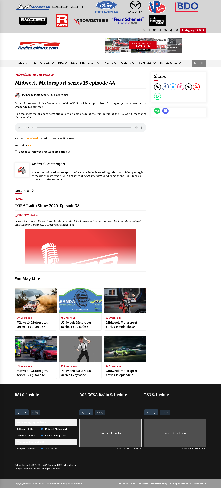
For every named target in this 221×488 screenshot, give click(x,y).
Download (31, 138)
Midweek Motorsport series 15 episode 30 (121, 324)
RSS (30, 145)
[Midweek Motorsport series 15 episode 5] (80, 349)
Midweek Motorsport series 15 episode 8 (76, 324)
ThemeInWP (77, 483)
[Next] (25, 412)
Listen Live (23, 63)
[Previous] (18, 412)
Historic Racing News (56, 435)
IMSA (61, 63)
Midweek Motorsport (83, 63)
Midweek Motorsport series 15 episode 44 (65, 83)
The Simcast (51, 448)
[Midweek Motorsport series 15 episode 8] (80, 300)
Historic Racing (168, 63)
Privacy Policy (159, 483)
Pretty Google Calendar (134, 448)
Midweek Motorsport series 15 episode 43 (32, 373)
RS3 (60, 464)
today (35, 412)
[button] (195, 63)
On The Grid (145, 63)
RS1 (34, 464)
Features (126, 63)
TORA (19, 199)
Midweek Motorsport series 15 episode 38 (32, 324)
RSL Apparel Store (180, 483)
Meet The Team (139, 483)
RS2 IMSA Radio (46, 464)
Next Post (22, 190)
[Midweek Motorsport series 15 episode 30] (125, 300)
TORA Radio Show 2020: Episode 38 (47, 205)
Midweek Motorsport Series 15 (35, 74)
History (123, 483)
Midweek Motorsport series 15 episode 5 (76, 373)
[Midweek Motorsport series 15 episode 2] (125, 349)
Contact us (200, 483)
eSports (108, 63)
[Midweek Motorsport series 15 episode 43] (36, 349)
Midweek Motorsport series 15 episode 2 (121, 373)
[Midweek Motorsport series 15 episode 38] (36, 300)
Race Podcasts (41, 63)
